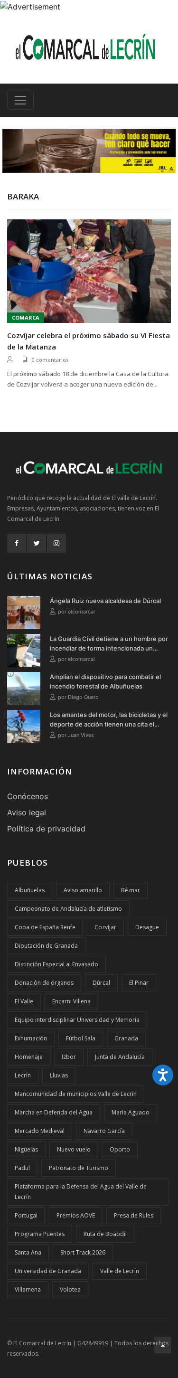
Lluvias (59, 1075)
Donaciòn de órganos (44, 983)
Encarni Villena (71, 1001)
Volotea (70, 1289)
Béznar (130, 890)
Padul (22, 1168)
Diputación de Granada (46, 946)
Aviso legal (26, 812)
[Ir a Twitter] (36, 543)
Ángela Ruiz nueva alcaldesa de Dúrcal (105, 600)
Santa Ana (28, 1252)
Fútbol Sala (80, 1038)
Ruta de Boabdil (105, 1234)
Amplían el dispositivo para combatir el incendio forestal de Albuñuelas (105, 681)
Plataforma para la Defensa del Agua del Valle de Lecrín (81, 1191)
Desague (147, 927)
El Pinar (139, 983)
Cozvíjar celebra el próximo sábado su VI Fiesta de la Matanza (88, 340)
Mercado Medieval (40, 1131)
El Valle (24, 1001)
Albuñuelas (30, 890)
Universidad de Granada (48, 1271)
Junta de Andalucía (120, 1057)
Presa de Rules (133, 1215)
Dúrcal (101, 983)
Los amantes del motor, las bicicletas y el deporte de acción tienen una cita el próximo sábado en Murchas (109, 720)
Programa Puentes (40, 1234)
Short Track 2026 (82, 1252)
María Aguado (131, 1112)
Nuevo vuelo (74, 1149)
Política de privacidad (46, 828)
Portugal (26, 1215)
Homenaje (29, 1057)
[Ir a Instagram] (56, 543)
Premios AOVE (75, 1215)
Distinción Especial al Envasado (56, 964)
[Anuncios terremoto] (89, 151)
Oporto (120, 1149)
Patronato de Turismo (78, 1168)
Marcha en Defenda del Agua (54, 1112)
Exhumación (31, 1038)
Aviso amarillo (83, 890)
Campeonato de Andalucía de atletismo (68, 909)
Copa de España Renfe (45, 927)
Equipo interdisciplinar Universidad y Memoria (77, 1020)
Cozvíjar (105, 927)
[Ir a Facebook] (16, 543)
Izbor (69, 1057)
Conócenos (27, 796)
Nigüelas (26, 1149)
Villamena (28, 1289)
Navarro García (104, 1131)
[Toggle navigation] (20, 100)
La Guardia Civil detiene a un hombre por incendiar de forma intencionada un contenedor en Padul (109, 644)
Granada (126, 1038)
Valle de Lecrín (119, 1271)
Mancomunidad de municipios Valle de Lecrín (76, 1094)
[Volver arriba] (162, 1345)
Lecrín (23, 1075)
